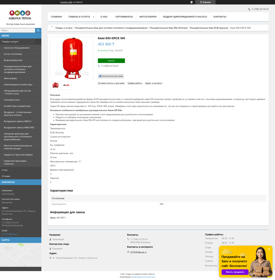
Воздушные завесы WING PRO (19, 127)
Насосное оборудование (16, 47)
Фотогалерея (147, 16)
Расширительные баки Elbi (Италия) (168, 28)
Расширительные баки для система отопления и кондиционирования (17, 69)
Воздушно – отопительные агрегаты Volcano (18, 113)
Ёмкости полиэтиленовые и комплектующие (18, 147)
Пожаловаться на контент (143, 277)
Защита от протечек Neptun (18, 154)
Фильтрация (10, 78)
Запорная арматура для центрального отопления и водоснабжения (18, 136)
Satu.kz (151, 274)
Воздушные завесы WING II (17, 121)
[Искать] (38, 30)
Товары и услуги (10, 41)
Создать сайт (66, 2)
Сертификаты (124, 16)
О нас (4, 169)
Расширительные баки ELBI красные (209, 28)
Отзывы (6, 176)
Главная (56, 16)
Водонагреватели (13, 60)
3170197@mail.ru (10, 234)
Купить (111, 60)
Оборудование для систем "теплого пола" (17, 92)
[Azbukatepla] (20, 15)
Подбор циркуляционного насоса (185, 16)
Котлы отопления (13, 53)
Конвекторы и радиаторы (17, 106)
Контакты (220, 16)
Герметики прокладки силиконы (15, 162)
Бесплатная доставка (112, 76)
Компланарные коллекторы (18, 84)
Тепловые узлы (12, 99)
